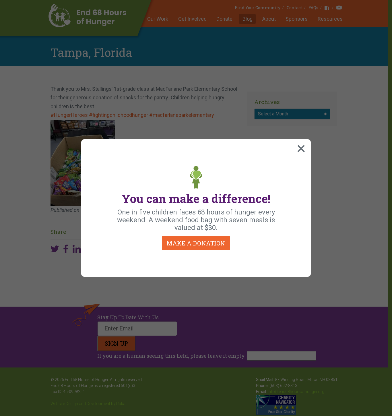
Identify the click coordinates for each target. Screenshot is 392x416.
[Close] (300, 147)
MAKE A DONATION (196, 243)
